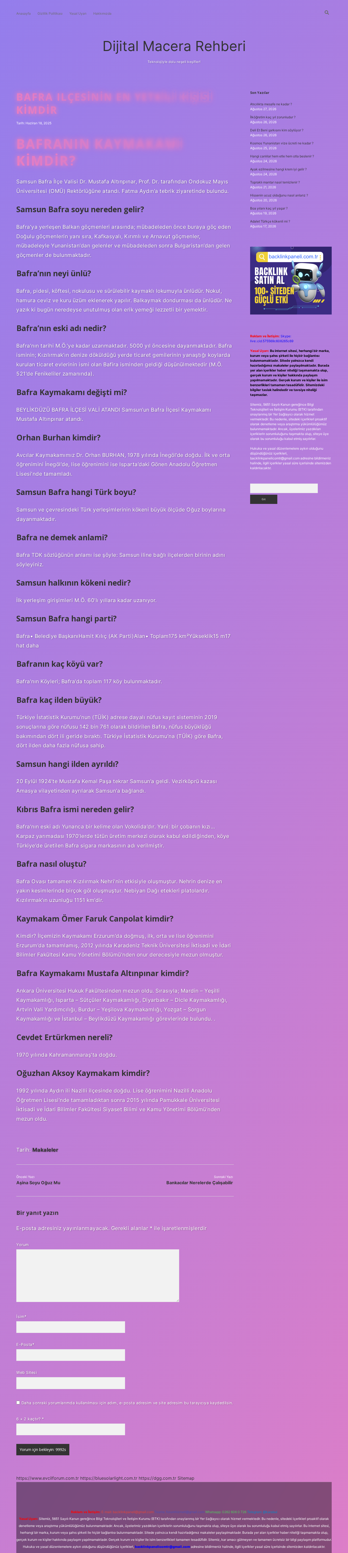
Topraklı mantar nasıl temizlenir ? (275, 182)
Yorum (22, 1244)
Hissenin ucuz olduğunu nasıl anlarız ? (279, 195)
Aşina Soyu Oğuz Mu (38, 1182)
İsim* (21, 1316)
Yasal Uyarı (77, 13)
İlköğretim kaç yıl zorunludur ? (273, 117)
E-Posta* (25, 1344)
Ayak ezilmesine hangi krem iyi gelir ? (278, 169)
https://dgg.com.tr (157, 1478)
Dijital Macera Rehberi (174, 46)
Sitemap (186, 1478)
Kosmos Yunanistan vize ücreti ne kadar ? (281, 143)
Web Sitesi (26, 1372)
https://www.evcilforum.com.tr (47, 1478)
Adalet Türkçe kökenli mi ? (270, 221)
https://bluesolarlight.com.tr (108, 1478)
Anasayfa (23, 13)
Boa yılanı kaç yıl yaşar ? (269, 208)
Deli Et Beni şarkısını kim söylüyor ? (276, 130)
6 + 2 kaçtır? (30, 1419)
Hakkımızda (102, 13)
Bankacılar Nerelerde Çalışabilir (199, 1182)
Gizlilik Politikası (50, 13)
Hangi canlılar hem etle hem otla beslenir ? (282, 156)
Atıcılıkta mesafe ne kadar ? (271, 104)
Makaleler (45, 1150)
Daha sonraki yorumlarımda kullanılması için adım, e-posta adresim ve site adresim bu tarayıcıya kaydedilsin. (127, 1402)
